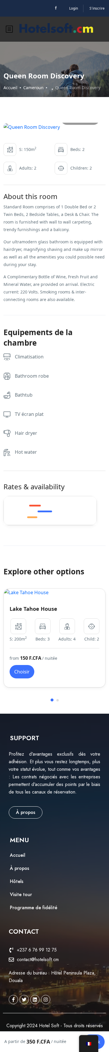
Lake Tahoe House (33, 608)
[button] (52, 700)
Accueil (10, 87)
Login (73, 8)
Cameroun (33, 87)
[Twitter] (24, 999)
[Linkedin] (35, 999)
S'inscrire (97, 8)
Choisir (22, 672)
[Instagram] (45, 999)
